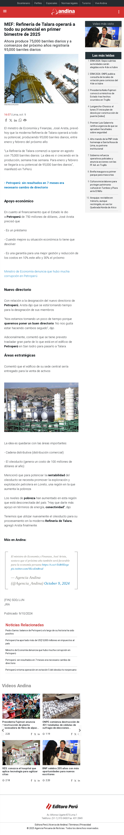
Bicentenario (23, 3)
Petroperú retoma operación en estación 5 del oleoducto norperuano (41, 670)
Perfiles (38, 3)
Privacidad (85, 824)
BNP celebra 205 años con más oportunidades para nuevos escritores (60, 771)
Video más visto (103, 23)
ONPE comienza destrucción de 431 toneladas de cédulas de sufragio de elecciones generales (60, 726)
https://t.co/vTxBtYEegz (55, 564)
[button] (2, 730)
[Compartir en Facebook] (32, 734)
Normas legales (70, 3)
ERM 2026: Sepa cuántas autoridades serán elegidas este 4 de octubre (104, 64)
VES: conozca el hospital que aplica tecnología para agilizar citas (20, 771)
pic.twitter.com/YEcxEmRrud (27, 568)
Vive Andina (101, 3)
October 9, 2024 (57, 583)
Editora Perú (41, 824)
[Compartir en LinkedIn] (38, 734)
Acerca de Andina (58, 824)
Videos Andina (16, 685)
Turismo (86, 3)
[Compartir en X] (35, 734)
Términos (74, 824)
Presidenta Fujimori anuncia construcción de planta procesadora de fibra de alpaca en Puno (20, 726)
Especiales (51, 3)
